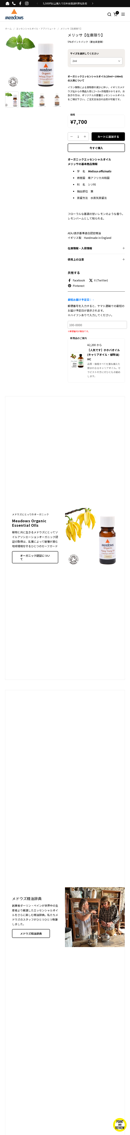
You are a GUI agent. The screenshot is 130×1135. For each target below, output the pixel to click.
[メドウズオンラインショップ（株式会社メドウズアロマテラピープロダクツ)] (14, 14)
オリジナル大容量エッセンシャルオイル (103, 95)
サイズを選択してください (84, 53)
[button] (109, 14)
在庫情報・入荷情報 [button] (80, 248)
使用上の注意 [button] (76, 259)
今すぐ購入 (96, 148)
